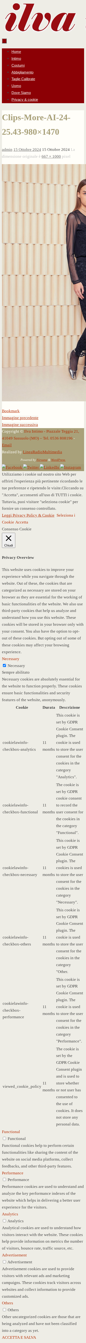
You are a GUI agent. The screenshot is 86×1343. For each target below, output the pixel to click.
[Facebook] (12, 467)
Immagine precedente (20, 418)
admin (7, 149)
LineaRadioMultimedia (42, 452)
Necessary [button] (10, 659)
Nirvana (42, 460)
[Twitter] (31, 467)
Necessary (16, 665)
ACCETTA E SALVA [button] (19, 1337)
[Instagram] (70, 467)
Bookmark (11, 411)
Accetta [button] (21, 522)
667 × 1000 (51, 156)
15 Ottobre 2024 (27, 149)
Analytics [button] (10, 1214)
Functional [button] (11, 1132)
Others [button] (7, 1303)
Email (7, 445)
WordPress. (58, 460)
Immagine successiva (20, 424)
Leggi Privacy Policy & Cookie (28, 515)
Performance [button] (12, 1173)
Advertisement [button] (14, 1255)
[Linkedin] (50, 467)
